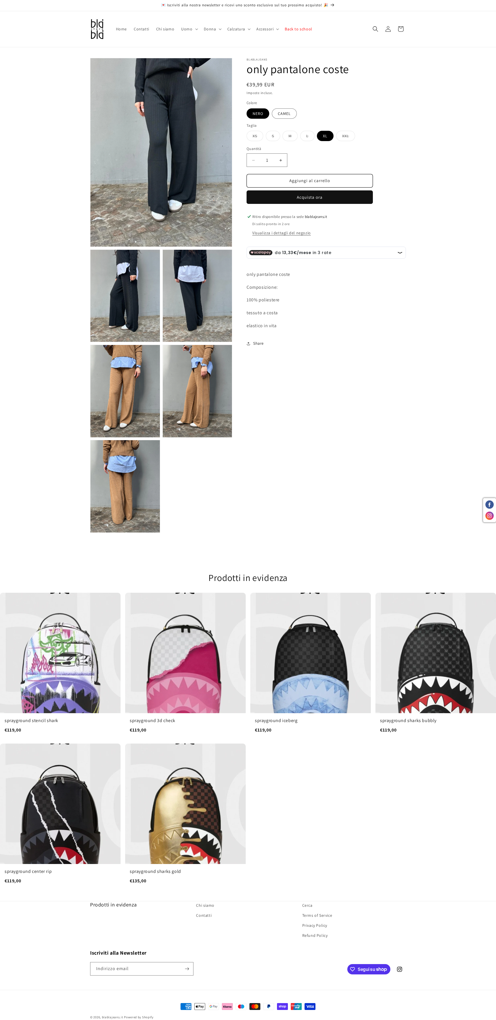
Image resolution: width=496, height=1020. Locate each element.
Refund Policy (315, 935)
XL (325, 136)
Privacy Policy (314, 925)
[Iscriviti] (187, 969)
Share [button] (258, 343)
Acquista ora (310, 197)
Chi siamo (205, 905)
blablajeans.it (112, 1017)
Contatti (204, 915)
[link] (60, 666)
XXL (348, 137)
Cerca (307, 905)
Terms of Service (317, 915)
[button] (189, 29)
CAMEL (284, 113)
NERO (258, 113)
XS (258, 137)
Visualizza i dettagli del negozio (281, 232)
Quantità (254, 149)
